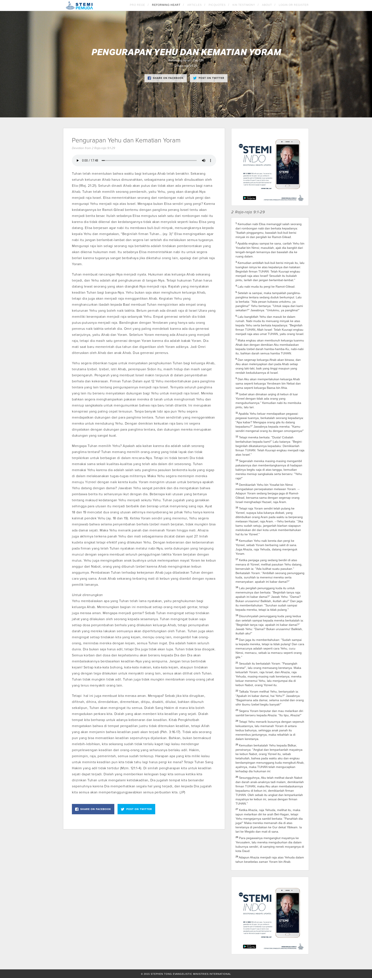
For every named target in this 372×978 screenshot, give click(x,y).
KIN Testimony (243, 4)
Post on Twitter (211, 77)
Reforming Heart (166, 4)
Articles (194, 4)
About (267, 4)
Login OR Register (294, 4)
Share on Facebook (168, 77)
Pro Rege (137, 4)
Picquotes (217, 4)
